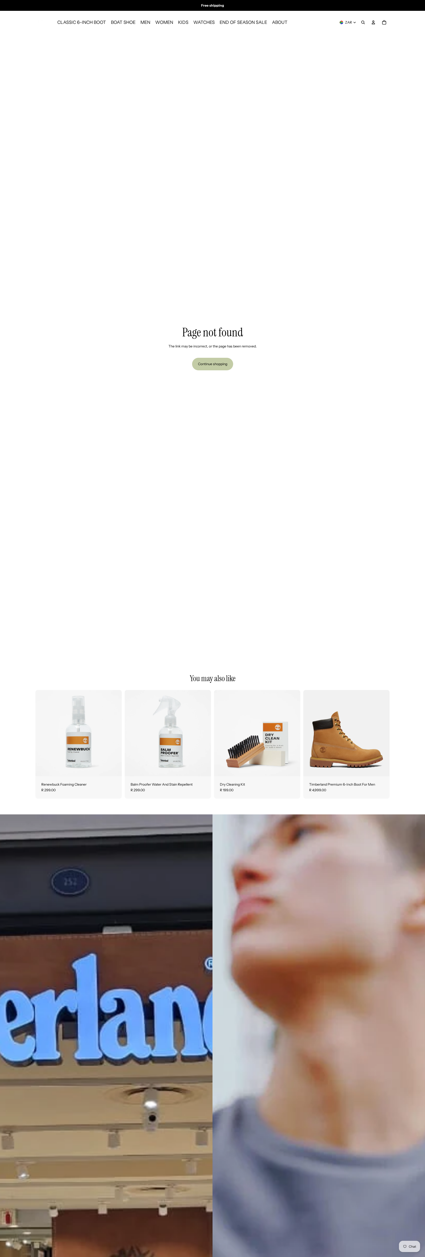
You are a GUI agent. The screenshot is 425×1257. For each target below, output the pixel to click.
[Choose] (382, 768)
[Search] (363, 22)
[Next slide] (382, 733)
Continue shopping (212, 364)
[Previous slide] (310, 733)
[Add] (114, 768)
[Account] (373, 22)
